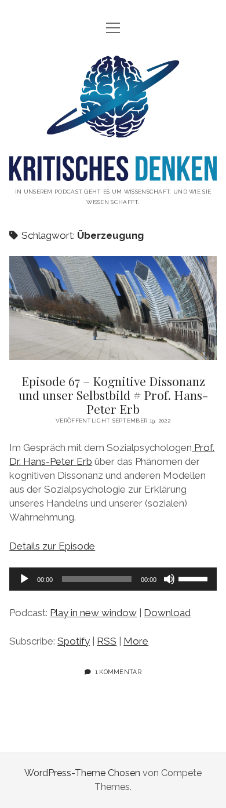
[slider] (194, 577)
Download (167, 612)
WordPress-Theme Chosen (82, 772)
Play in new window (93, 612)
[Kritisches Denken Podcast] (112, 172)
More (135, 641)
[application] (113, 579)
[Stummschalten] (169, 579)
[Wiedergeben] (24, 579)
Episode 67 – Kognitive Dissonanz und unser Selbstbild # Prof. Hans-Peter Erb (113, 308)
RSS (106, 641)
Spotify (73, 641)
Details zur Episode (52, 546)
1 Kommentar (118, 671)
